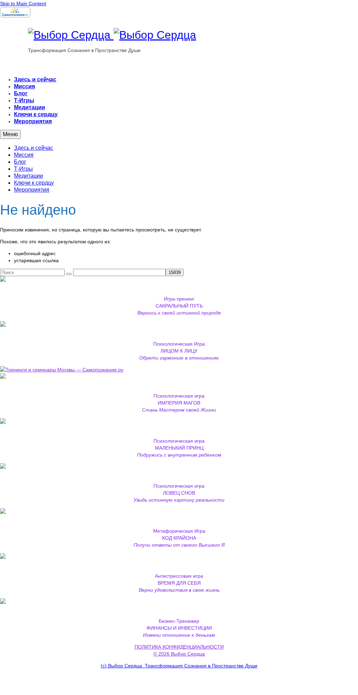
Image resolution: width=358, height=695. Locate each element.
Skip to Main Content (23, 3)
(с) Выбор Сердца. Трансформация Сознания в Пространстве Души (179, 665)
